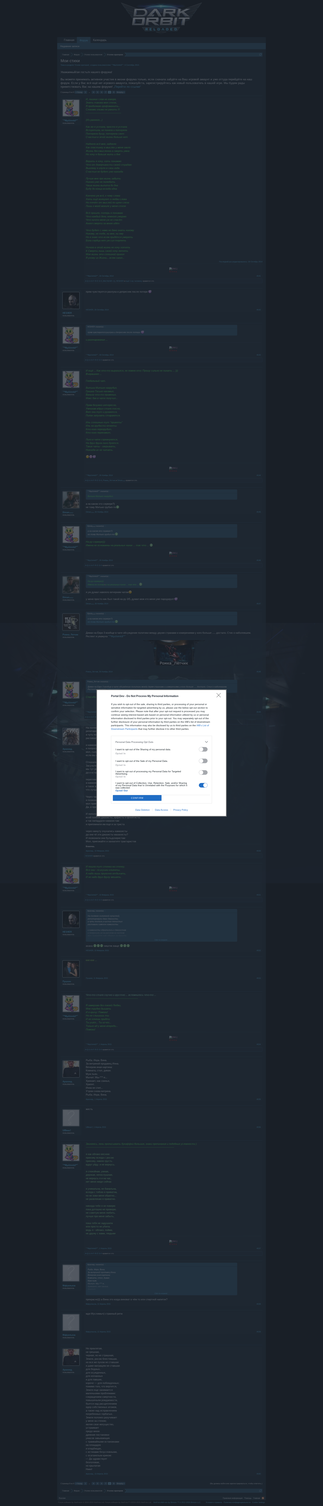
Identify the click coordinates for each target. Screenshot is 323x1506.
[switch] (203, 749)
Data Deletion (142, 810)
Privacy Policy (180, 810)
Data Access (161, 810)
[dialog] (161, 753)
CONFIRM (137, 798)
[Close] (220, 696)
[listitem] (161, 742)
